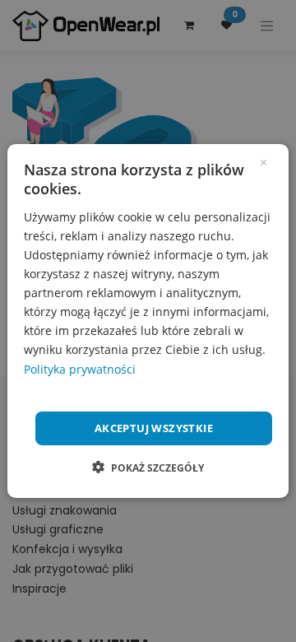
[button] (148, 467)
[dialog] (148, 321)
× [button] (263, 161)
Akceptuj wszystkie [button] (154, 428)
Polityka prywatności (80, 368)
